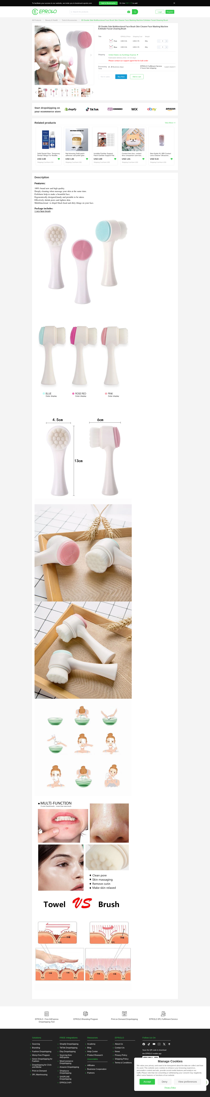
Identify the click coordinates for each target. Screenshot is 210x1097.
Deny (164, 1081)
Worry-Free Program (41, 1055)
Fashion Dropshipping (41, 1051)
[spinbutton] (162, 41)
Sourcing (36, 1044)
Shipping (101, 55)
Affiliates (91, 1065)
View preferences (187, 1081)
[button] (158, 41)
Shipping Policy (121, 1059)
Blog (89, 1048)
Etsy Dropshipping (68, 1051)
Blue (115, 47)
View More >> (170, 123)
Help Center (92, 1051)
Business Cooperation (96, 1069)
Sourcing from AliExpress (66, 1056)
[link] (37, 20)
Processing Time (102, 68)
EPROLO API (65, 1083)
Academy (91, 1044)
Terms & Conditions (123, 1063)
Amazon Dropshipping (69, 1067)
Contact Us (119, 1048)
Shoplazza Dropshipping (65, 1072)
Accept (147, 1081)
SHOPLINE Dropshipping (65, 1078)
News (117, 1051)
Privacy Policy (170, 1088)
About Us (119, 1044)
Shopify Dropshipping (69, 1044)
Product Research (95, 1055)
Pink (115, 41)
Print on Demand (39, 1071)
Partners (91, 1073)
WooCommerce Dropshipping (66, 1062)
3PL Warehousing (39, 1075)
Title (99, 36)
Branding (36, 1048)
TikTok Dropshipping (68, 1048)
